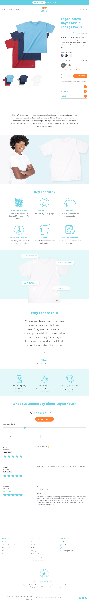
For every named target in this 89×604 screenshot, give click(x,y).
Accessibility (58, 597)
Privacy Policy (39, 597)
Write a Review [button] (44, 419)
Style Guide (34, 545)
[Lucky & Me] (44, 9)
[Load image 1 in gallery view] (8, 80)
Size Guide (34, 542)
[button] (81, 9)
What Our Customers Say (9, 545)
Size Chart (84, 60)
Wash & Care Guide (36, 548)
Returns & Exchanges (37, 557)
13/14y (69, 66)
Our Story (5, 542)
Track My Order (35, 554)
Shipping (33, 551)
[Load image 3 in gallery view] (36, 80)
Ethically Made (6, 548)
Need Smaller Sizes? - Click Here (71, 70)
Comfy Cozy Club (45, 2)
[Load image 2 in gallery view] (22, 80)
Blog (3, 557)
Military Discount (7, 551)
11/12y (63, 65)
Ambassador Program (8, 554)
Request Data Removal (37, 560)
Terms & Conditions (49, 597)
